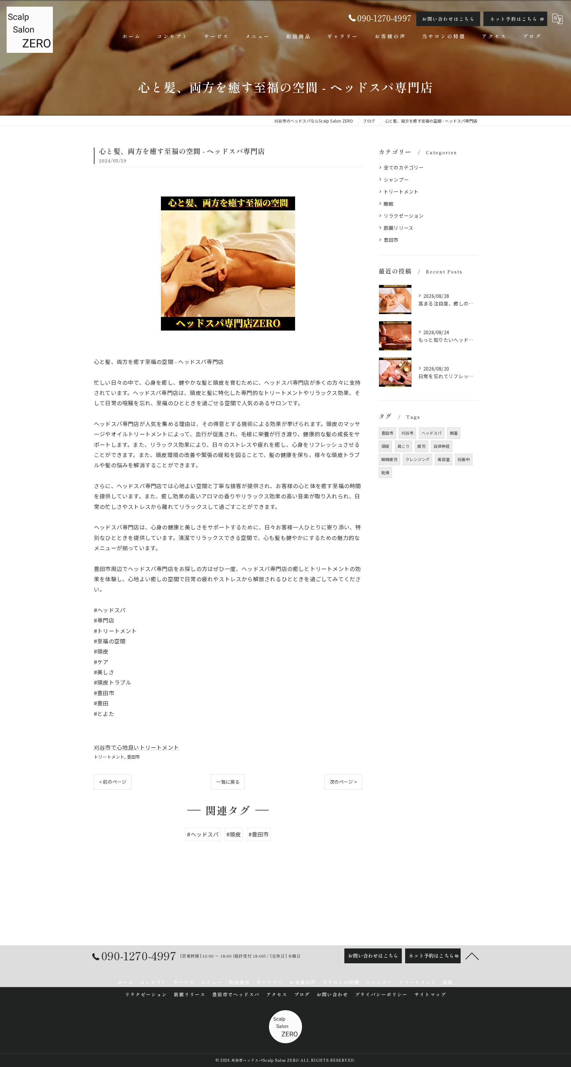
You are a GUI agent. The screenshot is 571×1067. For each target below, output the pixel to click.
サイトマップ (430, 994)
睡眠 (389, 203)
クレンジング (417, 459)
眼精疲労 (389, 459)
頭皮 (385, 446)
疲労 (421, 446)
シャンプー (396, 179)
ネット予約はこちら (514, 19)
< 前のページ (112, 781)
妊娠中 (464, 459)
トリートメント (109, 757)
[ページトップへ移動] (472, 955)
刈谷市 (407, 433)
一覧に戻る (228, 781)
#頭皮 (233, 834)
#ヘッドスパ (203, 834)
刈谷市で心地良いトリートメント (136, 747)
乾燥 (385, 472)
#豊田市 (258, 834)
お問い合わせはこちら (448, 19)
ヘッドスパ (432, 433)
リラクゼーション (404, 215)
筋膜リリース (398, 227)
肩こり (404, 446)
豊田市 (133, 757)
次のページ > (343, 781)
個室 (454, 433)
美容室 (444, 459)
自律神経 (442, 446)
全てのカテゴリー (404, 167)
